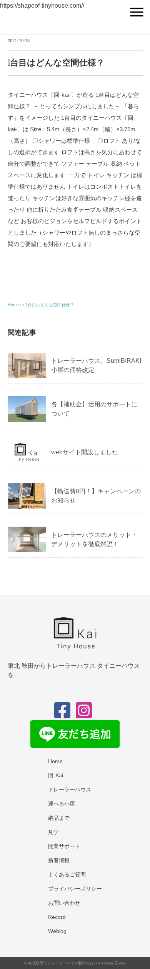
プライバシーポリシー (75, 889)
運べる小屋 (61, 804)
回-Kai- (56, 775)
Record (57, 917)
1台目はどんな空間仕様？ (49, 304)
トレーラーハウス (69, 789)
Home (55, 761)
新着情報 (59, 860)
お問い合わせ (64, 903)
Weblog (57, 931)
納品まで (59, 818)
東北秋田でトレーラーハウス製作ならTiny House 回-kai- (77, 963)
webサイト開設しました (84, 452)
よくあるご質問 (67, 874)
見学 (53, 832)
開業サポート (64, 846)
